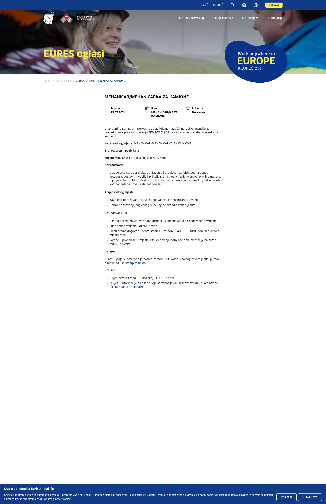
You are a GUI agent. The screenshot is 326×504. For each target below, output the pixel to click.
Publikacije (275, 18)
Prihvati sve (310, 497)
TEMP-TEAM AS (159, 132)
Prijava (274, 5)
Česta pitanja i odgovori (126, 287)
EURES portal (165, 278)
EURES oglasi (250, 18)
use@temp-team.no (133, 263)
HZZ (203, 5)
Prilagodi (286, 497)
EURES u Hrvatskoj (191, 18)
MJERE (217, 5)
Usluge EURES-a (222, 18)
